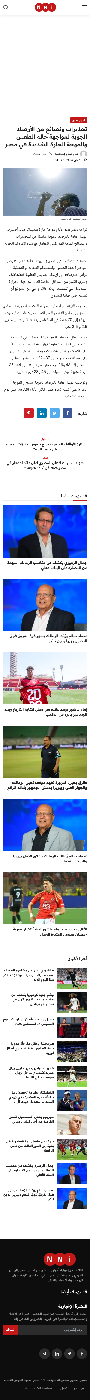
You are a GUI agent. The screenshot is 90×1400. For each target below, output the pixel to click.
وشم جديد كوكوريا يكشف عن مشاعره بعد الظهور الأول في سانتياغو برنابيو (32, 999)
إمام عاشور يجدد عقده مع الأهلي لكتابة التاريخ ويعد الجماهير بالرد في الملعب (45, 712)
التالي (45, 457)
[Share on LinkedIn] (42, 413)
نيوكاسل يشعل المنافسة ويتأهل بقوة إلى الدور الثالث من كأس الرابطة (30, 1145)
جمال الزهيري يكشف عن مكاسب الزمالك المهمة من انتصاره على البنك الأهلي (47, 565)
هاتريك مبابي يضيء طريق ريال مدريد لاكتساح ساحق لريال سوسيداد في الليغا (31, 1072)
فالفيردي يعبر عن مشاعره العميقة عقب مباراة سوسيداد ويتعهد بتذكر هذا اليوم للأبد (28, 975)
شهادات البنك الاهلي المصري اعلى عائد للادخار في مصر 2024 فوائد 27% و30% (45, 465)
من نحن (78, 1388)
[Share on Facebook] (67, 413)
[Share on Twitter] (55, 413)
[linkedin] (57, 1353)
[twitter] (69, 1353)
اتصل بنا (62, 1388)
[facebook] (82, 1353)
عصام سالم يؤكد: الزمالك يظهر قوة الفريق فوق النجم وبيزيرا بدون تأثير (48, 638)
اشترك (10, 1329)
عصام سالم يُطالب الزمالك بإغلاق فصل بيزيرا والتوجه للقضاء (50, 858)
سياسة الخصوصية (38, 1388)
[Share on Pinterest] (29, 413)
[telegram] (44, 1353)
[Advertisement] (45, 70)
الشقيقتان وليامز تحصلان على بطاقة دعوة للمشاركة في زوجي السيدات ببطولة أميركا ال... (31, 1097)
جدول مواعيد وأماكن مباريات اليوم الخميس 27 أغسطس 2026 (28, 1021)
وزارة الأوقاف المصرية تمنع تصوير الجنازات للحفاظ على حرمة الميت (45, 446)
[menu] (84, 7)
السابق (45, 439)
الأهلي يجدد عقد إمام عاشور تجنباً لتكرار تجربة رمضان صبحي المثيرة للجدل (50, 931)
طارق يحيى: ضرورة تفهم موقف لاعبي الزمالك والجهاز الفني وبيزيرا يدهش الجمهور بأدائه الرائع (47, 785)
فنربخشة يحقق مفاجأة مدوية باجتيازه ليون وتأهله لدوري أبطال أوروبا (30, 1048)
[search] (6, 7)
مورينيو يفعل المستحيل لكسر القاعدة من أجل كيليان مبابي (32, 1119)
